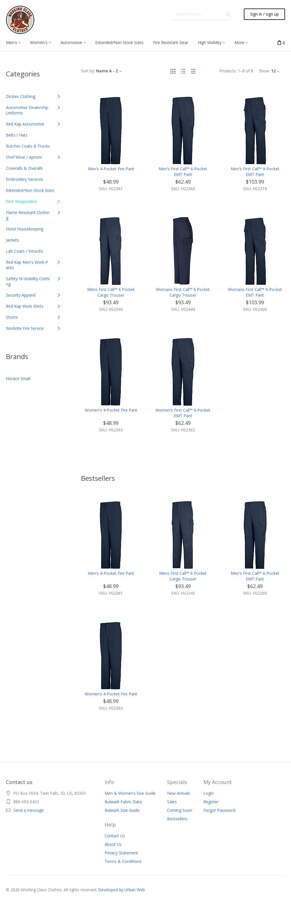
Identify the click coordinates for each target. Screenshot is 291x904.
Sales (172, 801)
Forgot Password (219, 810)
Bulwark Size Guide (122, 810)
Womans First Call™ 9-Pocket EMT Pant (255, 292)
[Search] (228, 14)
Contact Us (115, 835)
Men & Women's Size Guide (130, 793)
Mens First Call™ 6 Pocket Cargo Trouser (111, 292)
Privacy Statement (121, 852)
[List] (183, 71)
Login (208, 793)
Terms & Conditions (123, 861)
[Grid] (173, 71)
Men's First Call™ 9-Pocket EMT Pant (255, 171)
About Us (113, 844)
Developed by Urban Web (121, 889)
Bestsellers (177, 818)
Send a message (28, 810)
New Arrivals (178, 793)
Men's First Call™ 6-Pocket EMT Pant (183, 171)
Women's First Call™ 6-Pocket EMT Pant (182, 412)
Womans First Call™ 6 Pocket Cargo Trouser (183, 292)
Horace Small (18, 378)
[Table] (193, 71)
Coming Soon (179, 810)
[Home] (20, 20)
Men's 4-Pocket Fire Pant (111, 168)
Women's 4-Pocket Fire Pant (111, 410)
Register (211, 801)
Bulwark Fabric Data (123, 801)
